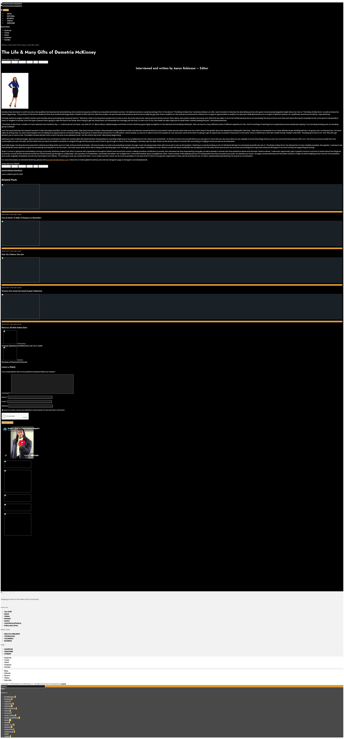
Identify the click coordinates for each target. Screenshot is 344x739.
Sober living (8, 729)
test (5, 734)
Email (4, 401)
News (9, 14)
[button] (1, 10)
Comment (6, 393)
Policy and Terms (11, 625)
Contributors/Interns (13, 623)
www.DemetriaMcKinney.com (57, 160)
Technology (9, 732)
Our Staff (8, 611)
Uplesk (63, 684)
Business (7, 699)
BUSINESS (8, 641)
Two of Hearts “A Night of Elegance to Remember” (22, 217)
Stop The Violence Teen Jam (13, 254)
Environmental (10, 708)
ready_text (8, 725)
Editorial (11, 16)
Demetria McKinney (7, 170)
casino (7, 701)
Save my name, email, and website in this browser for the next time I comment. (34, 410)
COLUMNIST (9, 638)
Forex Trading (9, 715)
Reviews (10, 18)
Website (5, 406)
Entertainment (18, 170)
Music (6, 614)
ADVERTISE (8, 649)
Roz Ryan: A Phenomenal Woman (14, 361)
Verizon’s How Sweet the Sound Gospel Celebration (22, 291)
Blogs (6, 671)
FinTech (7, 713)
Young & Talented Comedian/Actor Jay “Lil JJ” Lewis (22, 345)
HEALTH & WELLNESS (12, 634)
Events (3, 212)
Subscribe (11, 23)
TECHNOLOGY (9, 636)
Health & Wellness (11, 718)
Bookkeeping (9, 697)
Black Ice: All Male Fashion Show (14, 327)
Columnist (8, 704)
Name (5, 397)
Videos (10, 21)
